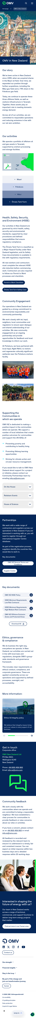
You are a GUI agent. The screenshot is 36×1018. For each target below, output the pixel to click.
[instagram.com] (13, 947)
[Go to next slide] (32, 736)
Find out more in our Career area (17, 926)
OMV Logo (6, 3)
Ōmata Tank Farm (19, 202)
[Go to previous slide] (4, 736)
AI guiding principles (8, 1000)
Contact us (8, 952)
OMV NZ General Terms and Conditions (18, 563)
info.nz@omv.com (17, 478)
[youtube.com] (23, 947)
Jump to (16, 1013)
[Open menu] (32, 3)
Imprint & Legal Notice (9, 1006)
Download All (16, 624)
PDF (31, 595)
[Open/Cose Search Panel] (26, 3)
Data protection (7, 1003)
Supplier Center (10, 571)
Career (6, 986)
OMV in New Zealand (20, 8)
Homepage (5, 8)
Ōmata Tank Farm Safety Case (15, 290)
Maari (19, 179)
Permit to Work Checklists (13, 282)
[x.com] (8, 947)
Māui (19, 194)
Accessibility (6, 997)
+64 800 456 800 (15, 767)
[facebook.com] (18, 947)
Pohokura (19, 187)
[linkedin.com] (3, 947)
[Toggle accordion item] (30, 487)
